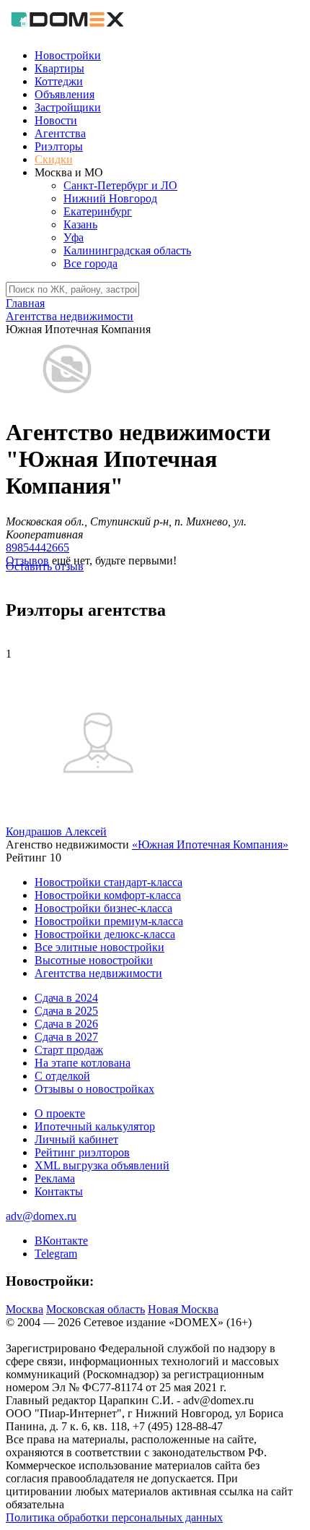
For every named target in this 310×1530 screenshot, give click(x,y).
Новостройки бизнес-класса (103, 908)
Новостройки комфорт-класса (108, 895)
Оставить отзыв (45, 566)
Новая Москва (183, 1309)
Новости (56, 120)
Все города (90, 263)
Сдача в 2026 (66, 1024)
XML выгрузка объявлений (102, 1165)
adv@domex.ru (41, 1216)
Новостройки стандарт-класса (108, 882)
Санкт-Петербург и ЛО (120, 185)
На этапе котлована (82, 1063)
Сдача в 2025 (66, 1011)
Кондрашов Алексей (56, 831)
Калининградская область (127, 250)
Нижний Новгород (110, 198)
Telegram (56, 1253)
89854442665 (37, 547)
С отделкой (62, 1076)
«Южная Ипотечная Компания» (210, 844)
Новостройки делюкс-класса (105, 934)
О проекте (60, 1113)
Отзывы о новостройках (94, 1089)
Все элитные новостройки (99, 947)
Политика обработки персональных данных (114, 1517)
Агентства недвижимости (98, 973)
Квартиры (59, 68)
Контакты (59, 1191)
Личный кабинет (76, 1139)
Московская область (95, 1309)
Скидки (54, 159)
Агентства (60, 133)
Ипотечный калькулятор (95, 1126)
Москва (24, 1309)
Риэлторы (59, 146)
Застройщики (68, 107)
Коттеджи (59, 81)
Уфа (73, 237)
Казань (80, 224)
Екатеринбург (97, 211)
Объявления (64, 94)
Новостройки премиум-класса (109, 921)
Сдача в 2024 (66, 998)
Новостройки (68, 55)
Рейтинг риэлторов (82, 1152)
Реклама (55, 1178)
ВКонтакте (61, 1240)
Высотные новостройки (94, 960)
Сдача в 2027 (66, 1037)
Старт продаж (69, 1050)
